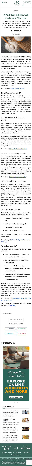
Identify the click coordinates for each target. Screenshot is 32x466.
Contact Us (11, 452)
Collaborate (18, 452)
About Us (4, 452)
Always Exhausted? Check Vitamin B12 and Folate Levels (11, 428)
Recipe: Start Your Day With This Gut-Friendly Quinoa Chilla (11, 436)
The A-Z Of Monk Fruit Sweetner (9, 419)
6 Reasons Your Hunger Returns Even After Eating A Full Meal (11, 411)
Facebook (11, 328)
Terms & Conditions (16, 455)
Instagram (23, 333)
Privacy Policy (26, 452)
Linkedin (10, 333)
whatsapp (22, 328)
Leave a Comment (16, 319)
